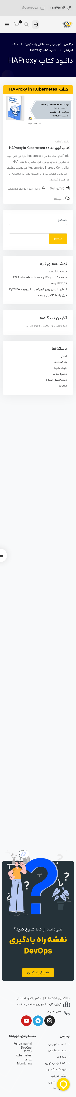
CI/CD (28, 1052)
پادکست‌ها (60, 362)
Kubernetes (24, 1056)
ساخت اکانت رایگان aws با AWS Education (39, 278)
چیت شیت (60, 368)
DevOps (26, 1048)
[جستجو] (26, 24)
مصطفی (13, 189)
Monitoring (24, 1064)
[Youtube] (26, 1020)
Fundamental (23, 1044)
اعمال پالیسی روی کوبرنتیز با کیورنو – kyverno (38, 289)
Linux (28, 1060)
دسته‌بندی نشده (56, 380)
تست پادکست (58, 272)
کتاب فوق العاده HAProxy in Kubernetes (39, 148)
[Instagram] (49, 1020)
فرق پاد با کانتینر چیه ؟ (52, 295)
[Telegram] (38, 1020)
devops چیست (57, 283)
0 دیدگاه (59, 199)
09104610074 (58, 8)
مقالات (63, 386)
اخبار (64, 356)
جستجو (62, 220)
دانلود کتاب (62, 142)
